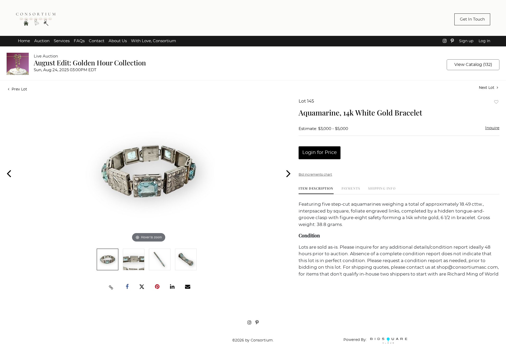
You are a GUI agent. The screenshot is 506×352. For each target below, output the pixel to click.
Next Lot (487, 88)
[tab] (316, 190)
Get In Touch (472, 19)
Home (24, 41)
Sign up (466, 41)
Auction (42, 41)
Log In (484, 41)
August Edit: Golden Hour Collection (90, 62)
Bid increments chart (315, 174)
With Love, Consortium (153, 41)
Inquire (492, 128)
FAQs (79, 41)
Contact (96, 41)
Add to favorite (496, 102)
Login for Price (319, 152)
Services (62, 41)
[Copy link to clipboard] (111, 287)
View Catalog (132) (473, 64)
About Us (118, 41)
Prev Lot (19, 89)
